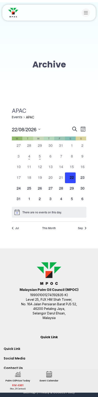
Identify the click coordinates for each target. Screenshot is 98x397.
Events (17, 117)
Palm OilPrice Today (17, 380)
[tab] (49, 349)
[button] (87, 12)
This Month (49, 228)
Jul (17, 228)
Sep (80, 228)
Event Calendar (49, 380)
